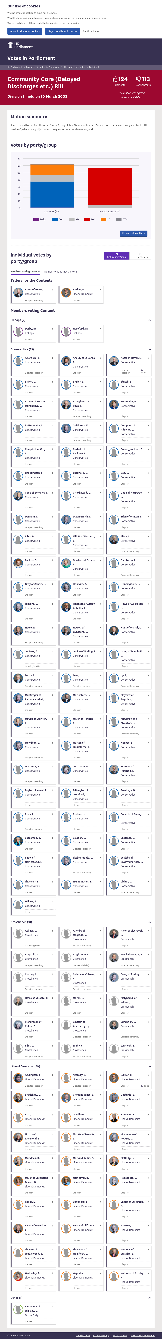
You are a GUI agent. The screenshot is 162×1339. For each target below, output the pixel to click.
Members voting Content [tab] (25, 271)
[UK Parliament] (20, 45)
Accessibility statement (143, 1335)
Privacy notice (120, 1335)
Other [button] (16, 1298)
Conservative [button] (22, 349)
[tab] (25, 272)
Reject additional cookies (62, 31)
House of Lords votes (74, 67)
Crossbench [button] (21, 922)
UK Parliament (14, 67)
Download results (132, 233)
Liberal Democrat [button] (25, 1066)
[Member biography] (33, 294)
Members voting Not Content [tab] (60, 271)
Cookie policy (83, 1335)
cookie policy (72, 23)
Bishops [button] (18, 320)
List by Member (140, 257)
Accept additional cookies (25, 31)
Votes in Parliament (31, 58)
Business (30, 67)
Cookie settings (91, 31)
